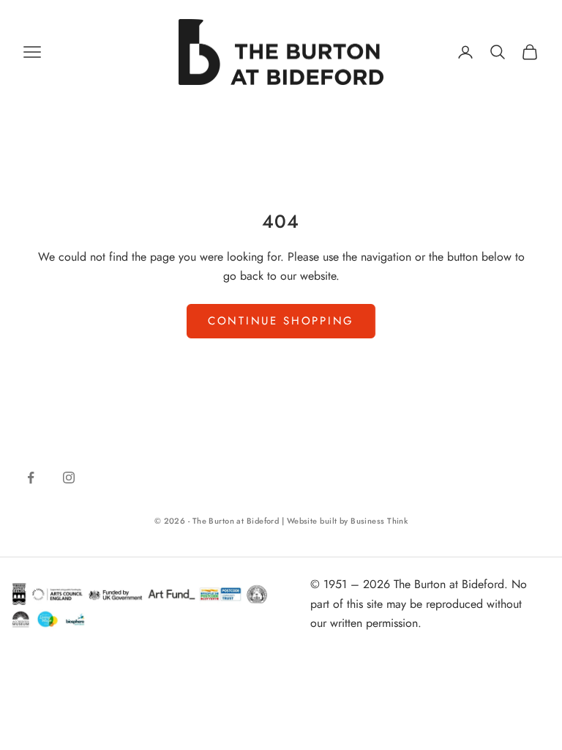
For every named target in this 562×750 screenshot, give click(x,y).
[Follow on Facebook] (30, 477)
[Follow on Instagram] (68, 477)
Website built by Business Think (347, 521)
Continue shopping (281, 321)
